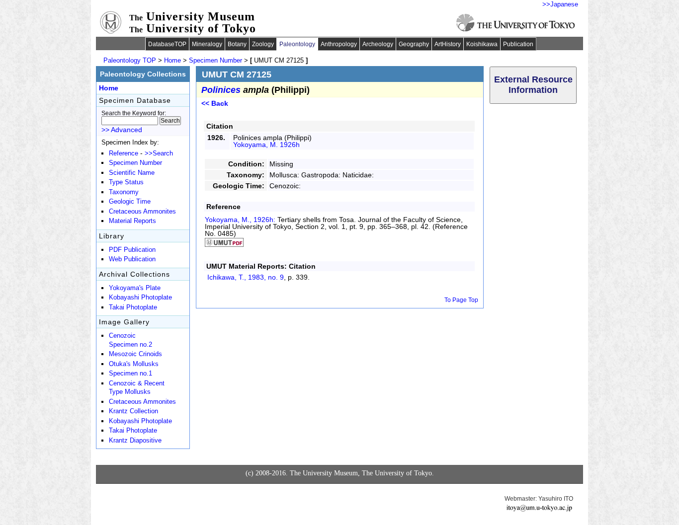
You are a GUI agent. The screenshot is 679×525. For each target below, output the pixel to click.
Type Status (126, 182)
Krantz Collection (133, 411)
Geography (414, 44)
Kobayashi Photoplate (140, 297)
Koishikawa (482, 44)
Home (172, 60)
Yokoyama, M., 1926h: (241, 220)
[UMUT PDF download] (224, 244)
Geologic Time (130, 201)
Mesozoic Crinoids (135, 354)
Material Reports (132, 221)
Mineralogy (207, 44)
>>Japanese (560, 4)
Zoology (263, 44)
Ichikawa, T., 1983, (245, 277)
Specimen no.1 (130, 373)
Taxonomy (124, 192)
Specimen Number (215, 60)
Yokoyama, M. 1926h (266, 145)
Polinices (221, 90)
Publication (518, 44)
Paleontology (297, 44)
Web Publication (132, 259)
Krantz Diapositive (135, 440)
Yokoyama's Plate (135, 288)
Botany (237, 44)
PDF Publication (132, 249)
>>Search (159, 153)
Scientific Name (132, 172)
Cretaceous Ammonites (142, 211)
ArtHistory (447, 44)
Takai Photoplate (133, 307)
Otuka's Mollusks (134, 364)
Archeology (377, 44)
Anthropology (339, 44)
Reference (123, 153)
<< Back (214, 103)
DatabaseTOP (167, 44)
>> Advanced (121, 130)
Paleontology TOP (129, 60)
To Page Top (461, 300)
